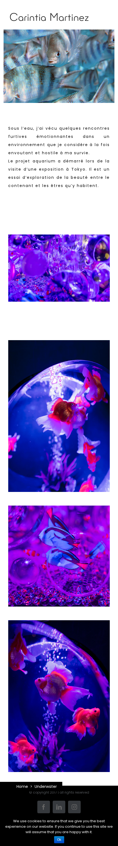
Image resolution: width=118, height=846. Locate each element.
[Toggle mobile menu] (107, 21)
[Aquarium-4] (59, 240)
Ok (59, 840)
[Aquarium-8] (59, 345)
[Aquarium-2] (59, 625)
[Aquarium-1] (59, 511)
